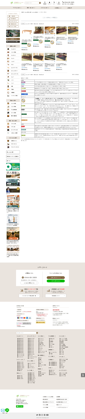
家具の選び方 (45, 399)
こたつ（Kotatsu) (35, 12)
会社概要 (58, 396)
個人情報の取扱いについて (62, 402)
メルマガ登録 (45, 407)
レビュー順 (27, 23)
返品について (59, 404)
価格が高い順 (41, 23)
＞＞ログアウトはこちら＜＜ (62, 407)
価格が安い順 (36, 23)
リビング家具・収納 (27, 12)
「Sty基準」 (37, 98)
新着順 (31, 23)
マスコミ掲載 (45, 404)
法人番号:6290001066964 (22, 403)
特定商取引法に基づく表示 (62, 399)
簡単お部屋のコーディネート (48, 402)
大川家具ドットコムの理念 (48, 396)
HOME (22, 12)
